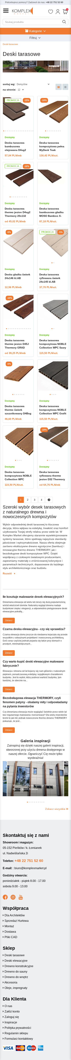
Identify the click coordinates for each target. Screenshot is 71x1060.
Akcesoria (10, 982)
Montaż (9, 926)
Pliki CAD (11, 937)
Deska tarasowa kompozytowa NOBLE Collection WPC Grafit (52, 410)
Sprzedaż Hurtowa (17, 920)
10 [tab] (20, 130)
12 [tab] (23, 130)
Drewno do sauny (16, 971)
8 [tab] (16, 130)
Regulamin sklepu (16, 1033)
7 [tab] (14, 130)
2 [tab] (5, 130)
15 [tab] (29, 130)
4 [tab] (9, 130)
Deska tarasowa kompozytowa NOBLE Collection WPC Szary (52, 344)
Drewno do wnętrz (16, 977)
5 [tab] (52, 130)
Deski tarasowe (15, 955)
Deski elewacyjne (16, 960)
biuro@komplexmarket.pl (30, 868)
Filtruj (33, 37)
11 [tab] (21, 130)
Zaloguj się (12, 1016)
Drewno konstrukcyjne (19, 966)
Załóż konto (12, 1011)
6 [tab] (12, 130)
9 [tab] (18, 130)
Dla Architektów (15, 915)
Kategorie (36, 30)
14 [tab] (27, 130)
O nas (8, 1006)
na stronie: (9, 89)
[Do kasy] (65, 11)
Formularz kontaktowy (19, 1038)
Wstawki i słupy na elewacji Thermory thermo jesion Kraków (34, 787)
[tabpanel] (18, 112)
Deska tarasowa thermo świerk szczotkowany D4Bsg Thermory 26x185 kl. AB (18, 413)
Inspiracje (11, 1022)
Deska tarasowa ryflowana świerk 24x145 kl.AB (49, 278)
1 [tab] (3, 130)
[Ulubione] (50, 11)
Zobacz (8, 620)
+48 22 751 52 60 (54, 2)
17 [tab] (32, 130)
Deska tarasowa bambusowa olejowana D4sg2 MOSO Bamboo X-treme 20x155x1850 (16, 150)
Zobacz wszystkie (55, 808)
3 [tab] (7, 130)
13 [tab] (25, 130)
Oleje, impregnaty (16, 987)
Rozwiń (9, 573)
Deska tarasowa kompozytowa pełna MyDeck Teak (51, 146)
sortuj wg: (9, 84)
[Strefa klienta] (58, 11)
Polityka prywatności (18, 1027)
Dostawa (10, 931)
